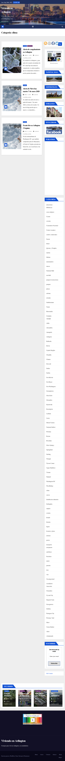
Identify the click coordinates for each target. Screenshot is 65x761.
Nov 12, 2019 (28, 131)
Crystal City (49, 595)
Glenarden (49, 400)
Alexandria (49, 328)
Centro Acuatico (50, 230)
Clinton (48, 359)
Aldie (47, 323)
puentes (48, 565)
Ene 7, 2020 (28, 94)
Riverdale (49, 441)
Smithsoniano (50, 302)
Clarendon (49, 591)
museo (48, 266)
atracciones (49, 205)
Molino (48, 257)
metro (48, 561)
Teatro (48, 307)
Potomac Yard (50, 618)
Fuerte (48, 239)
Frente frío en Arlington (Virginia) (31, 126)
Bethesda (48, 341)
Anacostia (49, 586)
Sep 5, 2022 (40, 698)
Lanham (48, 413)
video (47, 631)
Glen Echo (49, 395)
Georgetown (49, 604)
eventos (48, 513)
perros (48, 540)
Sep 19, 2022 (9, 698)
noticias (30, 46)
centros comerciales (51, 234)
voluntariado (49, 636)
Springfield (49, 450)
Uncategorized (50, 579)
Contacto (48, 754)
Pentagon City (50, 613)
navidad (48, 275)
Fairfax (48, 373)
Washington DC (50, 481)
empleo (48, 508)
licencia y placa (50, 531)
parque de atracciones (52, 280)
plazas (48, 289)
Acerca (41, 754)
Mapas (60, 757)
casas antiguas (50, 212)
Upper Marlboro (50, 468)
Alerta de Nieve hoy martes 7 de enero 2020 (31, 90)
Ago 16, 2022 (56, 698)
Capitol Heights (50, 350)
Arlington (49, 337)
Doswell (48, 364)
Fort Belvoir (49, 377)
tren (47, 570)
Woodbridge (49, 486)
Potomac (48, 432)
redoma (48, 293)
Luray (48, 418)
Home (36, 754)
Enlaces (54, 754)
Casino (48, 216)
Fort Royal (49, 382)
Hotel (47, 243)
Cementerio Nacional (52, 225)
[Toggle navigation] (33, 26)
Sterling (48, 454)
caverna (48, 221)
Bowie (48, 346)
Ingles (48, 526)
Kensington (49, 409)
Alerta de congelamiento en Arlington (31, 50)
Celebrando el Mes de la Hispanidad (24, 695)
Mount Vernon (50, 422)
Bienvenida (49, 311)
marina (48, 253)
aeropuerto (49, 547)
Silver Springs (50, 445)
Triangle (48, 459)
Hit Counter (49, 673)
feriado (48, 517)
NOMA (48, 609)
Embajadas (49, 504)
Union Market (50, 627)
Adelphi (48, 319)
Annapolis (49, 332)
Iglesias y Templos (51, 248)
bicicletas (48, 556)
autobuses (49, 552)
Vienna (48, 472)
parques (48, 284)
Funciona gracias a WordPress (8, 756)
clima (24, 46)
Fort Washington (51, 386)
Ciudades (49, 316)
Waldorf (48, 477)
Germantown (49, 391)
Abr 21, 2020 (28, 55)
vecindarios (49, 583)
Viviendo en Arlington (7, 10)
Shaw (48, 622)
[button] (62, 26)
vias (47, 574)
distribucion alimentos (52, 499)
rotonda (48, 298)
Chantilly (48, 355)
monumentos (49, 262)
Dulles (48, 368)
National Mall (50, 271)
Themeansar (26, 756)
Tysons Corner (50, 463)
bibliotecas (49, 207)
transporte (49, 545)
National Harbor (50, 427)
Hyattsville (49, 404)
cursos (48, 495)
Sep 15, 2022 (24, 698)
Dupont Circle (50, 600)
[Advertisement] (54, 168)
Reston (48, 436)
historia (48, 522)
